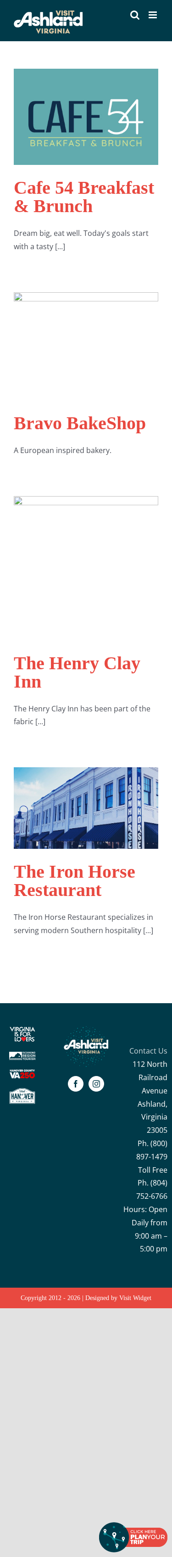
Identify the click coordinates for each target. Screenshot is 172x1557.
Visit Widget (135, 1298)
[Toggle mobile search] (134, 15)
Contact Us (148, 1051)
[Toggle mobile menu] (153, 15)
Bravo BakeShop (80, 423)
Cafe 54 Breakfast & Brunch (84, 196)
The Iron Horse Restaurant (74, 880)
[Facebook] (75, 1084)
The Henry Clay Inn (77, 672)
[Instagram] (96, 1084)
